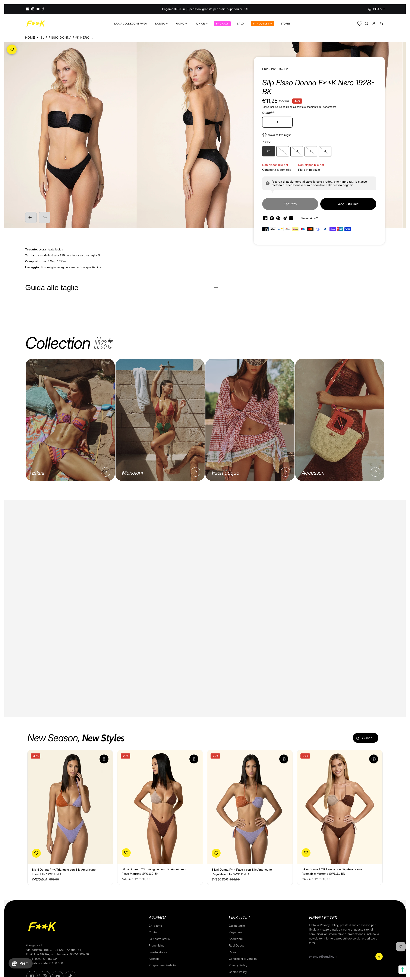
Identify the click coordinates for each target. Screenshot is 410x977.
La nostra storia (159, 939)
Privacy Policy (238, 965)
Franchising (156, 945)
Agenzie (154, 958)
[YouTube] (38, 9)
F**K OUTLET (261, 23)
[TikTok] (43, 9)
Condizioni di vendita (243, 958)
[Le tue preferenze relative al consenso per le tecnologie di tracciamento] (402, 969)
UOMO (180, 23)
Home (30, 37)
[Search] (366, 23)
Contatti (154, 932)
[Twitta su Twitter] (272, 218)
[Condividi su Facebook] (265, 218)
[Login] (374, 23)
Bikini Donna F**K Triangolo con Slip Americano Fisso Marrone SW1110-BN (154, 871)
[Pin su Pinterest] (278, 218)
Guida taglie (237, 925)
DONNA (160, 23)
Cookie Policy (238, 972)
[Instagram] (32, 9)
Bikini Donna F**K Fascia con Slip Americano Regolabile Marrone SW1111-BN (332, 871)
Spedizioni (236, 939)
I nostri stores (158, 952)
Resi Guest (236, 945)
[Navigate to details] (105, 472)
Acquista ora (348, 204)
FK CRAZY (222, 23)
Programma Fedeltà (162, 965)
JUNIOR (200, 23)
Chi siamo (155, 925)
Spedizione (286, 107)
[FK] (36, 23)
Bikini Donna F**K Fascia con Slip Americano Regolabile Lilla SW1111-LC (242, 872)
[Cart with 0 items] (381, 23)
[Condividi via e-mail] (291, 218)
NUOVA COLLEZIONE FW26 (130, 23)
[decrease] (267, 122)
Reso (232, 952)
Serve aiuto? (309, 218)
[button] (381, 23)
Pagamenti (236, 932)
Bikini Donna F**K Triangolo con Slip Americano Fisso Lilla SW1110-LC (64, 872)
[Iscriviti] (379, 956)
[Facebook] (27, 9)
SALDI (241, 23)
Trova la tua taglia (279, 135)
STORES (285, 23)
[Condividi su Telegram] (284, 218)
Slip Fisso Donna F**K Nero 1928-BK (318, 87)
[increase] (287, 122)
